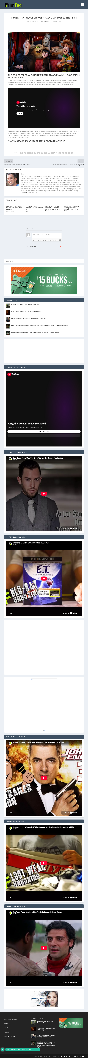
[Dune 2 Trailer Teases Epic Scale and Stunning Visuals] (8, 312)
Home (6, 1023)
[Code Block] (50, 240)
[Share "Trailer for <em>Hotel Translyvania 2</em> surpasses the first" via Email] (49, 153)
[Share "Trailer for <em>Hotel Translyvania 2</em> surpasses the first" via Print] (52, 153)
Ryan (34, 21)
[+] (58, 240)
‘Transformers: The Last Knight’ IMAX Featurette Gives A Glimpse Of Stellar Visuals (52, 208)
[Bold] (33, 240)
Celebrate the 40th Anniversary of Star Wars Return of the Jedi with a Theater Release (35, 332)
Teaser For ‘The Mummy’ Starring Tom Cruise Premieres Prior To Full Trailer (71, 208)
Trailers (48, 21)
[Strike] (41, 240)
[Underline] (38, 240)
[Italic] (36, 240)
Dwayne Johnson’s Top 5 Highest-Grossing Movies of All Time (28, 318)
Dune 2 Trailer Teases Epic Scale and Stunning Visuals (26, 311)
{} (55, 240)
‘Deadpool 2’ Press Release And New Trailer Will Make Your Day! (14, 207)
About (6, 1028)
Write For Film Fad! (9, 1036)
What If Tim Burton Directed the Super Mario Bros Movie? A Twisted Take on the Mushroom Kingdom (39, 325)
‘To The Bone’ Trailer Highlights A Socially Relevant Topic (34, 207)
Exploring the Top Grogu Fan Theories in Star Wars (25, 304)
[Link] (53, 240)
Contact (6, 1032)
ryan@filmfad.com (26, 193)
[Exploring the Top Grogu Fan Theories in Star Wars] (8, 305)
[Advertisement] (44, 351)
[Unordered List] (46, 240)
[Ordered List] (43, 240)
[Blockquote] (48, 240)
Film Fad (34, 193)
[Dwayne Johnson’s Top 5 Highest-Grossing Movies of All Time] (8, 319)
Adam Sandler (36, 80)
